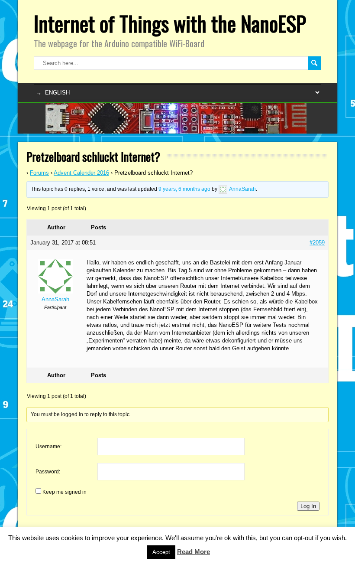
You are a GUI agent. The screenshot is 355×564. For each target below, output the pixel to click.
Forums (39, 173)
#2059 (317, 242)
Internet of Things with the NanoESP (170, 23)
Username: (48, 446)
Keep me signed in (64, 492)
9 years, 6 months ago (184, 189)
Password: (48, 472)
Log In (308, 506)
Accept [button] (161, 552)
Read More (193, 551)
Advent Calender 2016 (81, 173)
